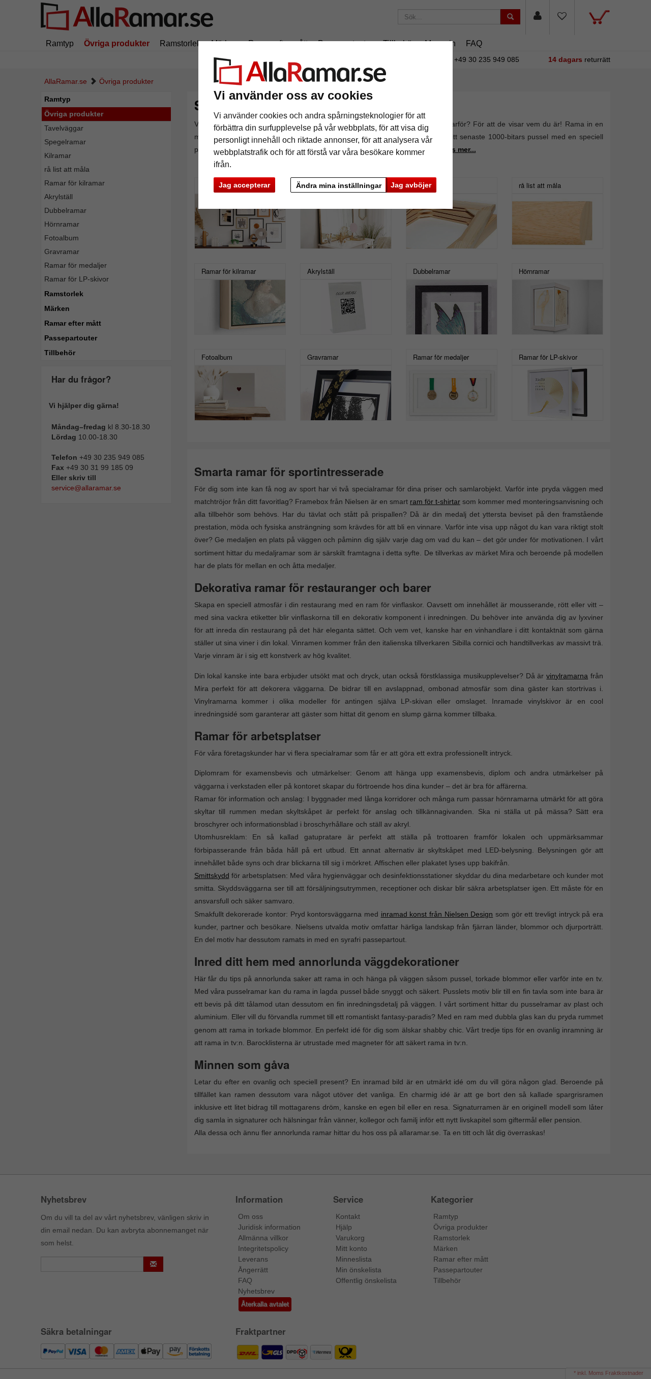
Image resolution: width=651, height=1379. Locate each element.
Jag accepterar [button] (244, 185)
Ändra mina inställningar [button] (338, 185)
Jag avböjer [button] (411, 185)
